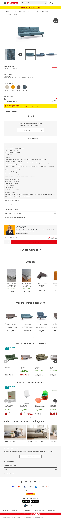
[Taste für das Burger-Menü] (5, 3)
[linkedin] (39, 482)
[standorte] (50, 3)
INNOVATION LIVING (8, 70)
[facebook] (21, 482)
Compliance (5, 510)
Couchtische (55, 441)
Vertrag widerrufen (54, 517)
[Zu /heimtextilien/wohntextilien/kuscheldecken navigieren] (15, 432)
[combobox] (7, 242)
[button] (7, 88)
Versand (54, 101)
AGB (21, 510)
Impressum (14, 510)
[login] (52, 3)
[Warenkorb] (55, 3)
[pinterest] (26, 482)
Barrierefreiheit (51, 510)
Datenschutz (28, 510)
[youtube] (35, 482)
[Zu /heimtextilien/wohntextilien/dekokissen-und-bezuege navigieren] (38, 432)
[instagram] (30, 482)
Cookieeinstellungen (39, 510)
